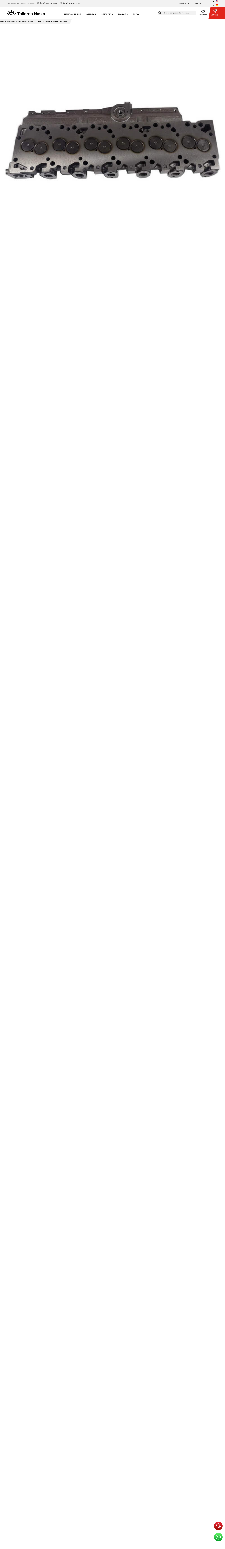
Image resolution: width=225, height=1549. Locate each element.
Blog (136, 14)
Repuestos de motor (26, 21)
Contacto (197, 3)
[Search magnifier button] (160, 13)
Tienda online (72, 14)
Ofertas (91, 14)
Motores (11, 21)
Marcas (123, 14)
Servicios (107, 14)
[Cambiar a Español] (217, 5)
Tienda (3, 21)
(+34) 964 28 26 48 (49, 3)
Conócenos (184, 3)
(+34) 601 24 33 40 (71, 3)
